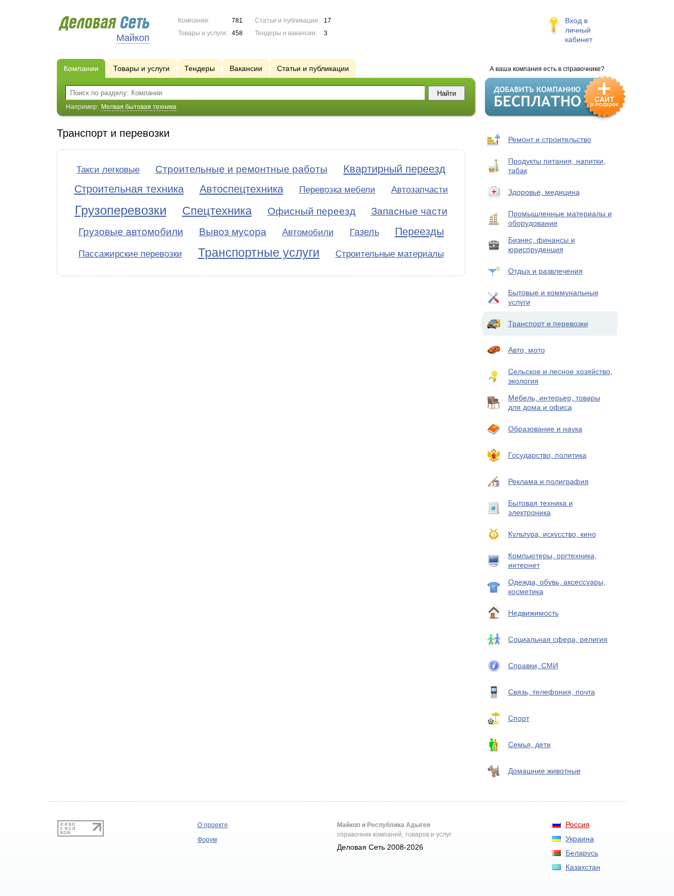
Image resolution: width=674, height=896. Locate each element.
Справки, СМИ (533, 665)
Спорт (518, 718)
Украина (580, 838)
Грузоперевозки (120, 210)
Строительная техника (129, 189)
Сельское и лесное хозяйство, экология (560, 376)
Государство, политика (547, 455)
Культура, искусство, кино (552, 534)
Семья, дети (529, 744)
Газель (364, 232)
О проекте (212, 825)
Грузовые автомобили (130, 231)
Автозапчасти (419, 190)
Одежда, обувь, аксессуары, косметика (557, 587)
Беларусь (582, 853)
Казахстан (583, 867)
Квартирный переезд (394, 169)
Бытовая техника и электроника (540, 508)
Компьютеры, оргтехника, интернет (552, 560)
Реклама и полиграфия (548, 481)
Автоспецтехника (241, 189)
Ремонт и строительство (549, 139)
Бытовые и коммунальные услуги (553, 297)
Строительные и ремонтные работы (241, 169)
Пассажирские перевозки (130, 254)
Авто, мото (526, 350)
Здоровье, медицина (544, 192)
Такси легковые (108, 170)
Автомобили (308, 232)
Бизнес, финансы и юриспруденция (541, 245)
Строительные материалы (389, 254)
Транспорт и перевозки (548, 323)
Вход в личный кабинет (578, 30)
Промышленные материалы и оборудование (560, 218)
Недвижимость (533, 613)
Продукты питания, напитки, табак (557, 166)
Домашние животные (544, 771)
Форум (207, 839)
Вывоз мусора (232, 231)
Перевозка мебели (337, 190)
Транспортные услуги (259, 252)
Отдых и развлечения (545, 271)
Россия (578, 824)
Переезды (419, 231)
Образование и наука (545, 429)
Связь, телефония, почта (551, 692)
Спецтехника (217, 210)
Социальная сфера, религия (558, 639)
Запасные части (409, 211)
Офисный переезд (311, 211)
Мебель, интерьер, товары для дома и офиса (554, 402)
